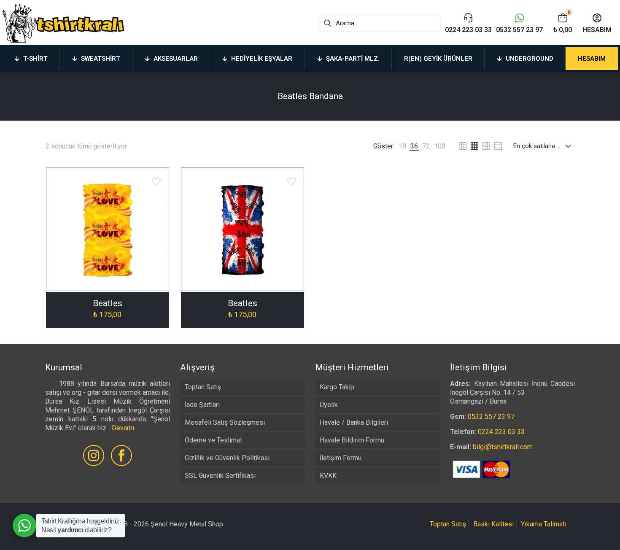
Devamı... (125, 428)
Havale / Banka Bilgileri (354, 422)
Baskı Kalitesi (493, 524)
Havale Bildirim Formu (352, 440)
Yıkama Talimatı (543, 524)
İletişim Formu (340, 458)
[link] (402, 146)
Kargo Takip (337, 387)
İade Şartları (202, 405)
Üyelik (329, 405)
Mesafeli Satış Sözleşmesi (225, 422)
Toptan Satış (203, 387)
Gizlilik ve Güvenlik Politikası (227, 458)
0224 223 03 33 (501, 432)
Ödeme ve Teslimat (213, 440)
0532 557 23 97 (491, 416)
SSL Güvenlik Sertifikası (220, 476)
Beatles (107, 303)
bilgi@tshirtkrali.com (503, 447)
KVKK (328, 476)
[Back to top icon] (579, 533)
